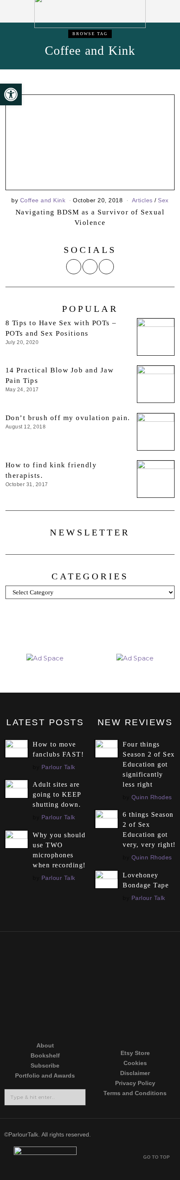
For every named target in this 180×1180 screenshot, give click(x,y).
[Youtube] (137, 986)
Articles (142, 200)
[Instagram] (90, 266)
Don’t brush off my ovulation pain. (67, 418)
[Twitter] (73, 266)
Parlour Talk (58, 767)
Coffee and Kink (43, 200)
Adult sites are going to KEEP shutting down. (57, 794)
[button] (76, 1097)
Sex (163, 200)
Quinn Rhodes (151, 797)
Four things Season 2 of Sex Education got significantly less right (149, 764)
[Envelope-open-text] (137, 1018)
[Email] (106, 266)
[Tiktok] (42, 986)
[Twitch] (42, 1018)
